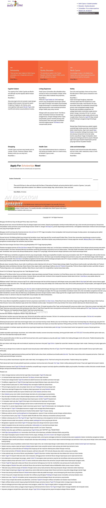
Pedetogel (26, 384)
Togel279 (45, 399)
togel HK (87, 117)
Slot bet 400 (90, 316)
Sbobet (27, 472)
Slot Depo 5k (49, 226)
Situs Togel (45, 484)
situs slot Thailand (60, 266)
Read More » (14, 79)
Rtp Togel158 (22, 418)
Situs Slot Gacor (22, 247)
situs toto (29, 289)
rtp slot (32, 232)
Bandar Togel (27, 107)
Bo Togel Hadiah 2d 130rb (50, 99)
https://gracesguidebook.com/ (13, 432)
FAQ (13, 1)
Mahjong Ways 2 (88, 239)
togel (59, 338)
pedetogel (44, 439)
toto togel (58, 327)
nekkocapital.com (37, 425)
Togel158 (42, 375)
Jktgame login (21, 470)
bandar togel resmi (84, 444)
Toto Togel (57, 363)
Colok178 (33, 458)
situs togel (83, 281)
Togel (57, 349)
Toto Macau (57, 122)
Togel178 (14, 408)
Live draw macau (50, 301)
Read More (73, 156)
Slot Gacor (19, 259)
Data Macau (83, 276)
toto (47, 359)
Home (9, 1)
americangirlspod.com (23, 413)
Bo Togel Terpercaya (92, 308)
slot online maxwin (49, 435)
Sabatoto (47, 389)
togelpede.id (78, 437)
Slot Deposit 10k (87, 324)
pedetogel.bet (37, 420)
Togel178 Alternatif (20, 366)
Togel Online (50, 343)
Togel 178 (20, 415)
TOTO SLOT (79, 332)
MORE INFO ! (92, 164)
